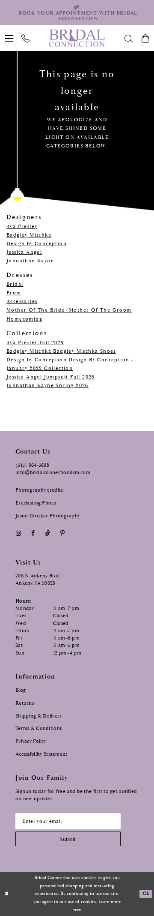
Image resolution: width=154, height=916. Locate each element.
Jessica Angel (24, 252)
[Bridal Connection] (77, 38)
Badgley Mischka (28, 235)
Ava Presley (21, 226)
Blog (20, 690)
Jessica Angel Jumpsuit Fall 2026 (50, 377)
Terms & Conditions (38, 728)
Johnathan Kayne (30, 261)
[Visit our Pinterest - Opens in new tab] (62, 534)
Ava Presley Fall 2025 (35, 342)
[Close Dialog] (7, 894)
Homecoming (24, 319)
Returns (24, 703)
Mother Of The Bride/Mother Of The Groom (69, 310)
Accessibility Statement (41, 754)
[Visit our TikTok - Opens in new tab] (47, 534)
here (76, 910)
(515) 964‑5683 (32, 465)
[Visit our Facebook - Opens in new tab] (33, 534)
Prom (13, 293)
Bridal (14, 284)
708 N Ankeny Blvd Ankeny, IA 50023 (37, 579)
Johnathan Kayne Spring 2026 (47, 385)
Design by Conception (36, 243)
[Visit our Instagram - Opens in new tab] (18, 534)
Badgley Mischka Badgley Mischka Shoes (61, 351)
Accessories (21, 301)
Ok (146, 894)
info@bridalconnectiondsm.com (52, 472)
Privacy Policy (30, 741)
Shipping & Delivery (38, 715)
